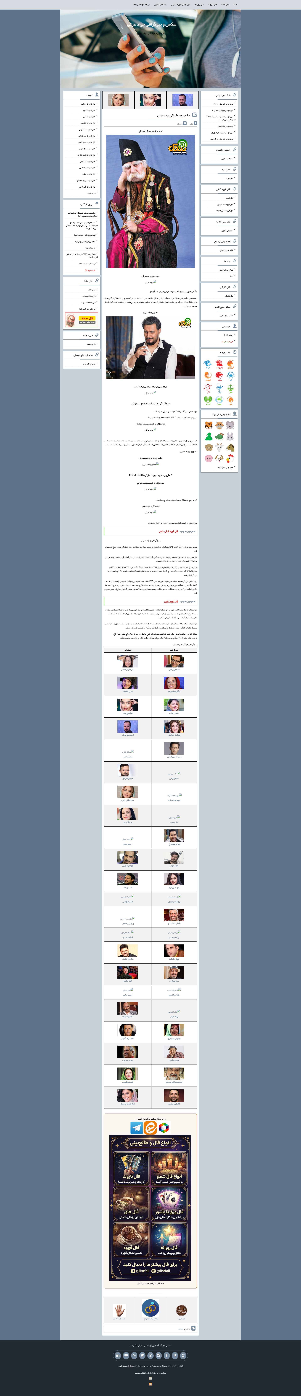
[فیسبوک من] (167, 1355)
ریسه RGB (228, 335)
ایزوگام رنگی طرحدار (86, 263)
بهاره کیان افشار (127, 669)
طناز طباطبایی (174, 995)
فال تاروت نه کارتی (87, 161)
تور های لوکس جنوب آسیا (84, 235)
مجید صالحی (174, 1060)
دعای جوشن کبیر (226, 269)
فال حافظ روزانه (88, 296)
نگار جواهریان (174, 691)
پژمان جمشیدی (174, 923)
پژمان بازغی (174, 937)
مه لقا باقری (127, 756)
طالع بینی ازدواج (226, 250)
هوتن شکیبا (174, 959)
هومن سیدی (127, 778)
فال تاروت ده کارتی (87, 167)
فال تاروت (212, 4)
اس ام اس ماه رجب (225, 126)
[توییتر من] (142, 1355)
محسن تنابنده (127, 1016)
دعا (231, 276)
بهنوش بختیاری (174, 1038)
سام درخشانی (128, 959)
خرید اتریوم (90, 248)
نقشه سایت (140, 1373)
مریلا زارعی (127, 822)
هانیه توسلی (127, 901)
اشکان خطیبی (174, 1103)
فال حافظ (225, 4)
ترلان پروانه (127, 713)
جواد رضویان (127, 865)
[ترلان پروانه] (150, 100)
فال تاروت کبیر (89, 110)
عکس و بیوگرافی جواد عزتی (151, 24)
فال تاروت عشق (88, 174)
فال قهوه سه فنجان (225, 204)
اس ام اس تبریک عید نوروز (222, 132)
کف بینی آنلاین (227, 230)
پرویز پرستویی (128, 923)
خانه (235, 4)
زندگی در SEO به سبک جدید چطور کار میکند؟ (82, 255)
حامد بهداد (127, 887)
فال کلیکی (229, 296)
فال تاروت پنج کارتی (87, 148)
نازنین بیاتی (174, 713)
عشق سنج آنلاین (226, 315)
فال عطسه (91, 344)
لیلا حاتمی (128, 981)
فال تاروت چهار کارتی (86, 142)
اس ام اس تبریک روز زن (223, 104)
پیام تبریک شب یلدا (87, 309)
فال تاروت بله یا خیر (87, 186)
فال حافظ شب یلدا (88, 302)
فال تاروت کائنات (88, 123)
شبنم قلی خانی (127, 800)
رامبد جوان (127, 844)
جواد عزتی (174, 865)
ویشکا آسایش (174, 735)
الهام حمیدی (128, 937)
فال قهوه (229, 198)
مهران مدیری (127, 1060)
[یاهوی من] (183, 1355)
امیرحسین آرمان (174, 756)
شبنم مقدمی (127, 1082)
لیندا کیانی (174, 1016)
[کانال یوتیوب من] (126, 1355)
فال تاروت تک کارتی (87, 129)
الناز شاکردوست (128, 1103)
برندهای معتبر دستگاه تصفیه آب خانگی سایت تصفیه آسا (83, 214)
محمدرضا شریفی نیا (174, 1082)
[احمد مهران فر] (182, 100)
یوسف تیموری (174, 901)
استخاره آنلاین (160, 4)
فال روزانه (199, 4)
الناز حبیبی (174, 822)
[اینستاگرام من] (159, 1355)
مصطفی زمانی (174, 669)
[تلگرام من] (175, 1355)
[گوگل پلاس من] (134, 1355)
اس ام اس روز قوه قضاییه (222, 110)
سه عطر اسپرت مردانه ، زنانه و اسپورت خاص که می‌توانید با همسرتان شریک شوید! (82, 225)
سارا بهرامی (174, 778)
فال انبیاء (229, 178)
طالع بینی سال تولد (225, 467)
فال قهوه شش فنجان (224, 210)
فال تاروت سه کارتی (87, 135)
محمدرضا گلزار (127, 1038)
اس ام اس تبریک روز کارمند (221, 139)
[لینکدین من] (118, 1355)
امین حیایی (127, 995)
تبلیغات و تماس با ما (141, 4)
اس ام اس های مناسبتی (180, 4)
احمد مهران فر (128, 735)
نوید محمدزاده (174, 800)
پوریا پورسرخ (174, 844)
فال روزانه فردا (89, 364)
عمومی (180, 1328)
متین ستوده (128, 691)
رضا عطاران (174, 981)
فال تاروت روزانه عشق (86, 180)
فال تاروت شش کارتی (86, 155)
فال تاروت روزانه (88, 104)
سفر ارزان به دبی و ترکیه (85, 241)
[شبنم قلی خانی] (118, 100)
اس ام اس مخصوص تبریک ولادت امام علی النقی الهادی (220, 118)
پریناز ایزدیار (174, 887)
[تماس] (150, 1355)
